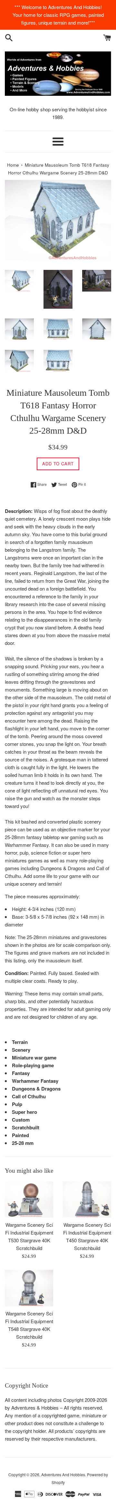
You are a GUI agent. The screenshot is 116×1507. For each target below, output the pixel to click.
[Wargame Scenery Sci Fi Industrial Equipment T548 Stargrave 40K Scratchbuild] (29, 1288)
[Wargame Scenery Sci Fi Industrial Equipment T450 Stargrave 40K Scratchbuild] (87, 1199)
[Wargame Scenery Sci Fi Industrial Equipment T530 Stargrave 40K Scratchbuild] (29, 1199)
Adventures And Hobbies (63, 1474)
